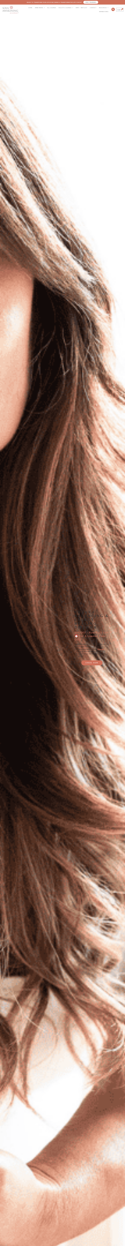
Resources (103, 7)
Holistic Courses (65, 7)
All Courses (51, 7)
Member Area (103, 11)
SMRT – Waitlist (81, 7)
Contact (93, 7)
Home (30, 7)
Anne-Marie (39, 7)
